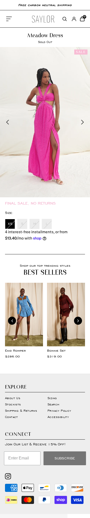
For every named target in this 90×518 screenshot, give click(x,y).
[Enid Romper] (24, 314)
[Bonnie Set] (66, 314)
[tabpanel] (45, 122)
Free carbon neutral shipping (45, 5)
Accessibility (58, 417)
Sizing (52, 398)
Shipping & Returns (21, 410)
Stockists (13, 404)
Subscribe (64, 458)
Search (53, 404)
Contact (11, 417)
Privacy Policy (59, 410)
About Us (12, 398)
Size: (9, 213)
